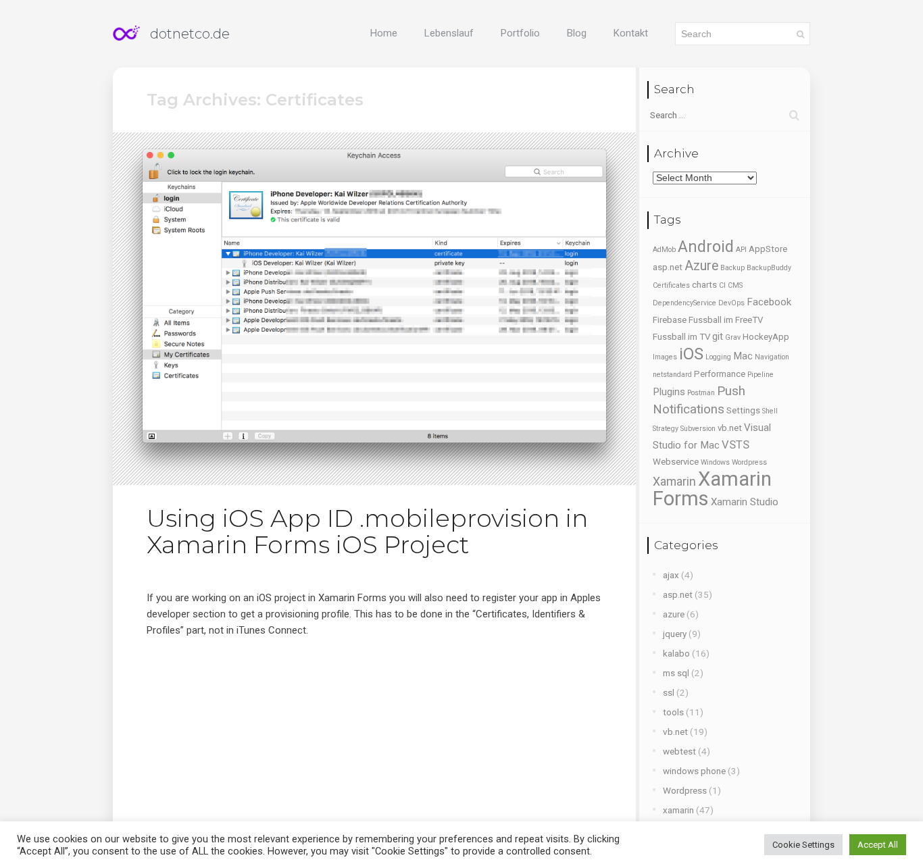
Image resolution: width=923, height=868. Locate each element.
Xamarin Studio (744, 502)
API (741, 249)
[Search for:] (724, 115)
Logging (718, 357)
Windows (715, 462)
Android (706, 246)
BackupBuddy (769, 267)
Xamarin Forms (712, 488)
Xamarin (674, 481)
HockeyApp (766, 337)
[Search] (800, 33)
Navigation (772, 357)
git (717, 336)
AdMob (664, 249)
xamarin (678, 810)
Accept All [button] (877, 845)
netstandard (672, 374)
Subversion (698, 428)
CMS (735, 285)
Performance (719, 374)
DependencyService (684, 303)
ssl (668, 692)
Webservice (676, 462)
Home (383, 33)
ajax (671, 574)
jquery (675, 633)
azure (673, 614)
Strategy (665, 428)
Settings (743, 410)
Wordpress (749, 462)
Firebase (670, 320)
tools (673, 712)
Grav (733, 337)
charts (704, 285)
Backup (732, 267)
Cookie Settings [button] (803, 845)
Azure (701, 266)
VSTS (735, 444)
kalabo (676, 653)
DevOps (731, 303)
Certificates (671, 285)
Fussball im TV (681, 337)
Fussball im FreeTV (726, 320)
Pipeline (760, 374)
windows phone (694, 770)
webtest (679, 751)
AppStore (768, 249)
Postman (701, 392)
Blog (577, 33)
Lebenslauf (449, 33)
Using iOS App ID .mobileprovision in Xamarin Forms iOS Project (367, 531)
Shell (770, 411)
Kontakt (631, 33)
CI (722, 285)
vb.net (730, 428)
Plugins (669, 392)
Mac (743, 356)
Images (665, 357)
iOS (691, 353)
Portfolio (520, 33)
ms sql (676, 672)
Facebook (769, 302)
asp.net (667, 267)
